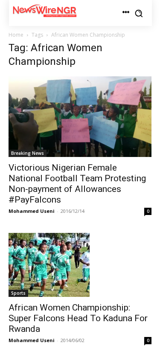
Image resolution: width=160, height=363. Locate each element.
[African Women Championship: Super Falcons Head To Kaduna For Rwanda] (80, 265)
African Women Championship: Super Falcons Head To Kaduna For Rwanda (78, 318)
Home (16, 34)
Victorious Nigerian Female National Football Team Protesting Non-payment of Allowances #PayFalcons (77, 184)
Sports (18, 293)
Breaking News (27, 153)
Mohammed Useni (32, 211)
